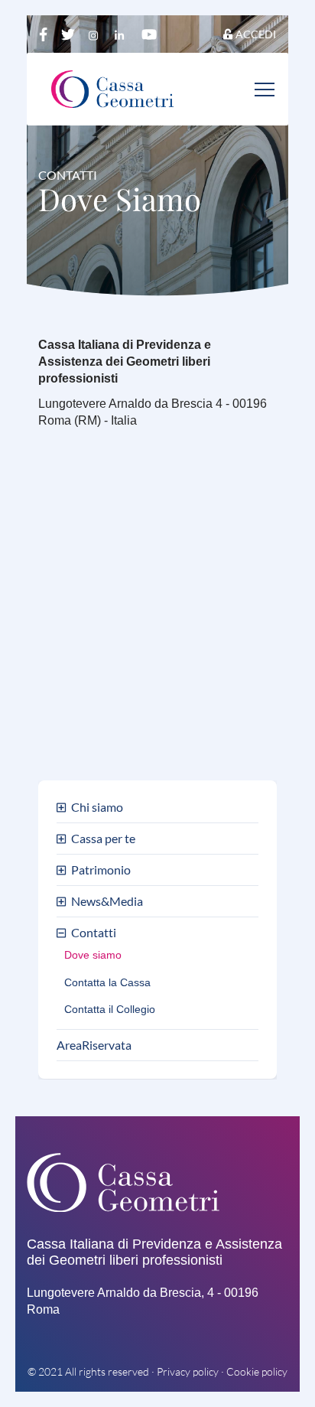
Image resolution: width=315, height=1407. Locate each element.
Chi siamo (97, 807)
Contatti (93, 933)
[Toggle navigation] (265, 89)
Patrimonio (101, 870)
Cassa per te (103, 839)
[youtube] (149, 33)
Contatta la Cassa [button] (107, 982)
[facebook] (44, 33)
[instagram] (96, 33)
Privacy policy (188, 1371)
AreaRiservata (94, 1045)
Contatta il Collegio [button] (109, 1009)
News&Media (107, 901)
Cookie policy (256, 1371)
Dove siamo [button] (93, 955)
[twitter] (69, 33)
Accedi (255, 34)
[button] (64, 807)
